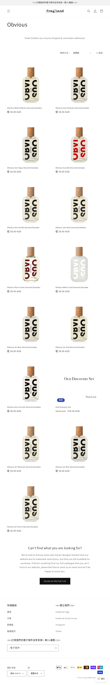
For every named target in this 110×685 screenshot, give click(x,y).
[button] (8, 11)
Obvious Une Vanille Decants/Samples (23, 227)
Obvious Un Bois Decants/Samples (70, 467)
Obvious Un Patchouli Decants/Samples (24, 467)
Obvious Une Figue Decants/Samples (22, 168)
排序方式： (65, 53)
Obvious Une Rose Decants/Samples (71, 227)
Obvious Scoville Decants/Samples (70, 168)
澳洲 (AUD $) (15, 673)
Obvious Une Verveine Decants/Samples (24, 407)
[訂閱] (55, 648)
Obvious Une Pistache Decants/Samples (72, 108)
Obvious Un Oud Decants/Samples (70, 347)
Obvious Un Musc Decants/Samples (22, 347)
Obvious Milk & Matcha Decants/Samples (24, 108)
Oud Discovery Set (63, 407)
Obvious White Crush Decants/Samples (72, 287)
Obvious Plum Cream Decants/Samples (23, 287)
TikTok (59, 631)
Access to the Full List (55, 581)
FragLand (85, 678)
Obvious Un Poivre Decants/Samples (22, 527)
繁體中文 (35, 673)
